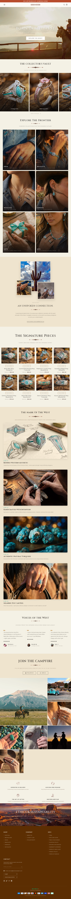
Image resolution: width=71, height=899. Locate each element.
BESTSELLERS (8, 837)
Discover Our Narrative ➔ (35, 321)
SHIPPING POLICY (53, 842)
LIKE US (44, 672)
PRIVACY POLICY (53, 851)
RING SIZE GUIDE (53, 837)
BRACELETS (8, 842)
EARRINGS (7, 844)
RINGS (6, 839)
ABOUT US (29, 835)
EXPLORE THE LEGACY (35, 38)
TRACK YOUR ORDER (54, 839)
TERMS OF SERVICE (54, 854)
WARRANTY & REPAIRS (55, 847)
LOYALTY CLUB (30, 837)
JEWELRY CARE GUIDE (55, 849)
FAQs (50, 835)
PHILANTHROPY (31, 839)
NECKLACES (8, 847)
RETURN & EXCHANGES (55, 844)
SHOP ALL (7, 835)
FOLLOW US (30, 672)
